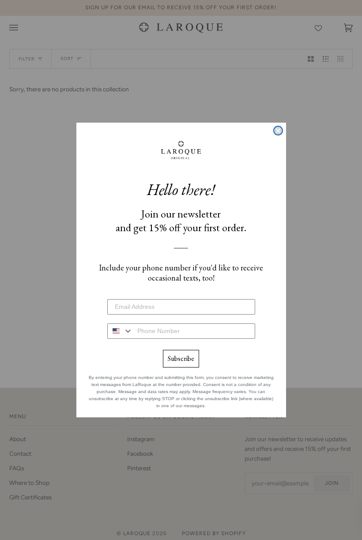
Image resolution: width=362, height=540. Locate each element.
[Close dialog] (278, 130)
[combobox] (120, 331)
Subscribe (181, 358)
